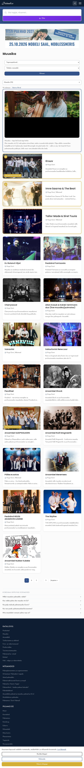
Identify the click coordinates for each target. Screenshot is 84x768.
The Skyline (51, 516)
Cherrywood (11, 304)
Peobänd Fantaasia (55, 263)
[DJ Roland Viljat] (21, 248)
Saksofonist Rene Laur (56, 349)
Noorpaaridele (8, 744)
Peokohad (6, 630)
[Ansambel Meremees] (62, 460)
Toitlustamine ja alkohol (11, 640)
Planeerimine (7, 736)
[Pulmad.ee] (8, 3)
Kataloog (6, 722)
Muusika (5, 634)
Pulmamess (6, 718)
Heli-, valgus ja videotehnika (12, 660)
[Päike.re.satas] (21, 460)
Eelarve (5, 726)
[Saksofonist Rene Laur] (62, 334)
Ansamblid (6, 637)
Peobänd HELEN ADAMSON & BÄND (14, 517)
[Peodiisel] (21, 376)
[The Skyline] (62, 501)
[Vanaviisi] (21, 334)
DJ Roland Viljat (13, 263)
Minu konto (6, 733)
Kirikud (5, 657)
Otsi (43, 18)
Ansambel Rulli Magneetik (58, 432)
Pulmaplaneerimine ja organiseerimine (15, 671)
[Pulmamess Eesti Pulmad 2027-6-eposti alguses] (42, 38)
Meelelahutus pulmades (10, 697)
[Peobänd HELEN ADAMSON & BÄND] (21, 501)
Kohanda (42, 759)
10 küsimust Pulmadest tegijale (13, 674)
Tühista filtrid (16, 88)
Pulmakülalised (7, 690)
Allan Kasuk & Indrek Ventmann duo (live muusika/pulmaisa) (61, 306)
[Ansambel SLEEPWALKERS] (21, 418)
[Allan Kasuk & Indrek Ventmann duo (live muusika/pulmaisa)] (62, 290)
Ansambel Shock (53, 391)
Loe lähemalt (61, 749)
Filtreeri (42, 73)
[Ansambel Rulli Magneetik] (62, 418)
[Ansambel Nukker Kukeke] (21, 546)
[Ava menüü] (80, 3)
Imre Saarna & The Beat (60, 188)
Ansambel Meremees (56, 474)
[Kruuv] (22, 166)
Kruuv (49, 161)
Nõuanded (6, 729)
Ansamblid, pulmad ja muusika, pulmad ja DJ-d (18, 694)
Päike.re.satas (12, 474)
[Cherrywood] (21, 290)
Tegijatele (6, 740)
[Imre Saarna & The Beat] (22, 193)
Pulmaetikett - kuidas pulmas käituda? (16, 687)
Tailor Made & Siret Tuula (61, 216)
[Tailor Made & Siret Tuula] (22, 221)
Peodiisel (9, 391)
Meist (5, 711)
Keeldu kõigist (42, 754)
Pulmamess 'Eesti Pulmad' (11, 700)
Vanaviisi (9, 349)
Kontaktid (6, 714)
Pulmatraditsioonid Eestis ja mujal (14, 681)
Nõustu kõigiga (42, 764)
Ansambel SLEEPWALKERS (17, 432)
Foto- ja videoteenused (10, 644)
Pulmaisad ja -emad (9, 654)
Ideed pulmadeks (8, 677)
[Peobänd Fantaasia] (62, 248)
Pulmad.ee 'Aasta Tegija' (11, 684)
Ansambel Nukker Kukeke (17, 560)
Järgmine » (54, 580)
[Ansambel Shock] (62, 376)
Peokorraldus (7, 647)
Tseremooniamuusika (10, 651)
